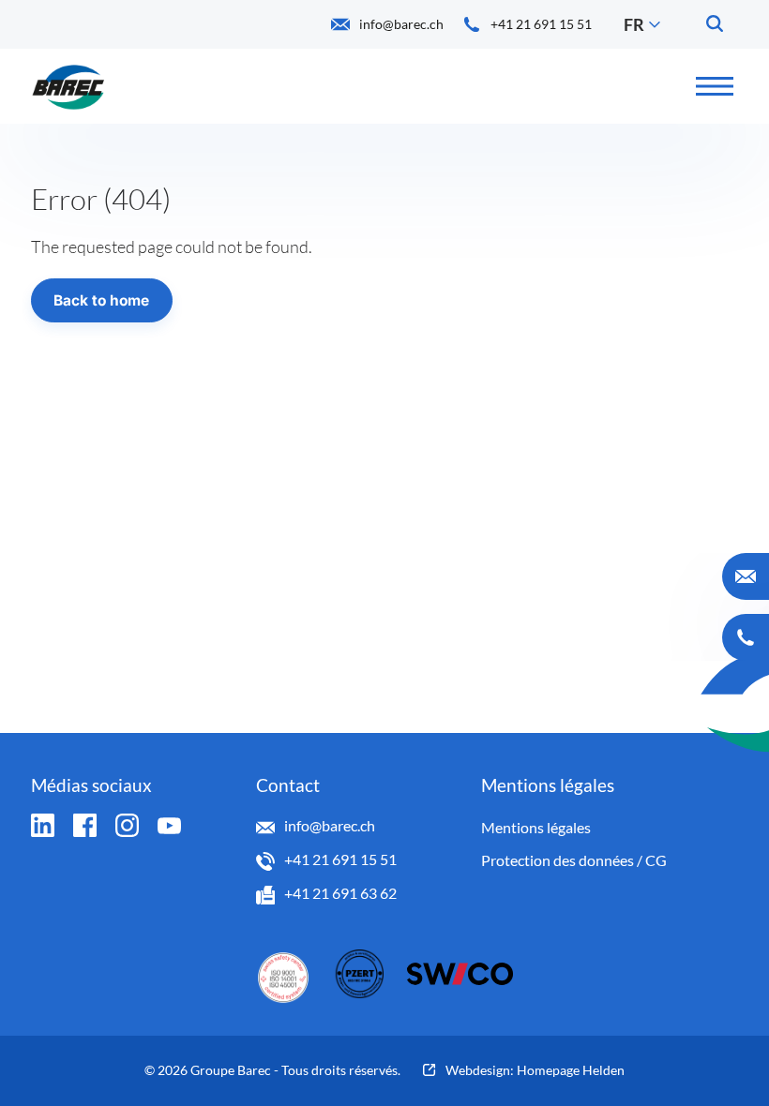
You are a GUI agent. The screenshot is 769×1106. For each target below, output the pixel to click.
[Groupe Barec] (68, 86)
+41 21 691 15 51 (340, 859)
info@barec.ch (329, 825)
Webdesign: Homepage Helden (535, 1070)
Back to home (101, 300)
